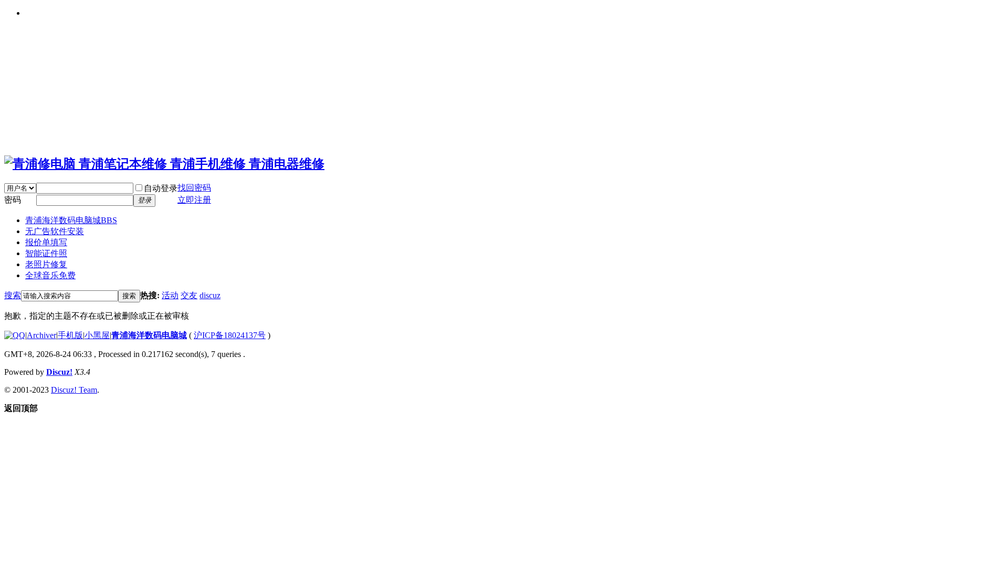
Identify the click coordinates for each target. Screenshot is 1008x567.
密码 (12, 199)
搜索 (12, 295)
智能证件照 (46, 253)
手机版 (70, 335)
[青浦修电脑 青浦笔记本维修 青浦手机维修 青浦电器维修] (164, 164)
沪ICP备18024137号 (230, 335)
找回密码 (194, 187)
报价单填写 (46, 242)
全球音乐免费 (50, 275)
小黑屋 (97, 335)
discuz (210, 295)
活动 (170, 295)
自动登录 (160, 188)
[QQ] (14, 335)
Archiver (41, 335)
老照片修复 (46, 264)
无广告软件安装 (54, 231)
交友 (189, 295)
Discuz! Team (74, 389)
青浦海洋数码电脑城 (71, 220)
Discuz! (59, 372)
